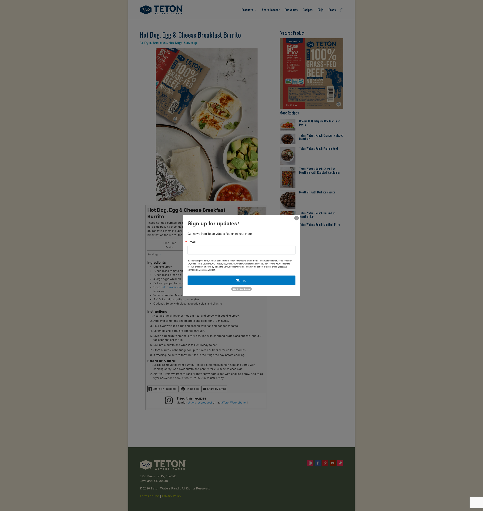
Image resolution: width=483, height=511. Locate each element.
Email (191, 241)
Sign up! (241, 280)
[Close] (296, 218)
